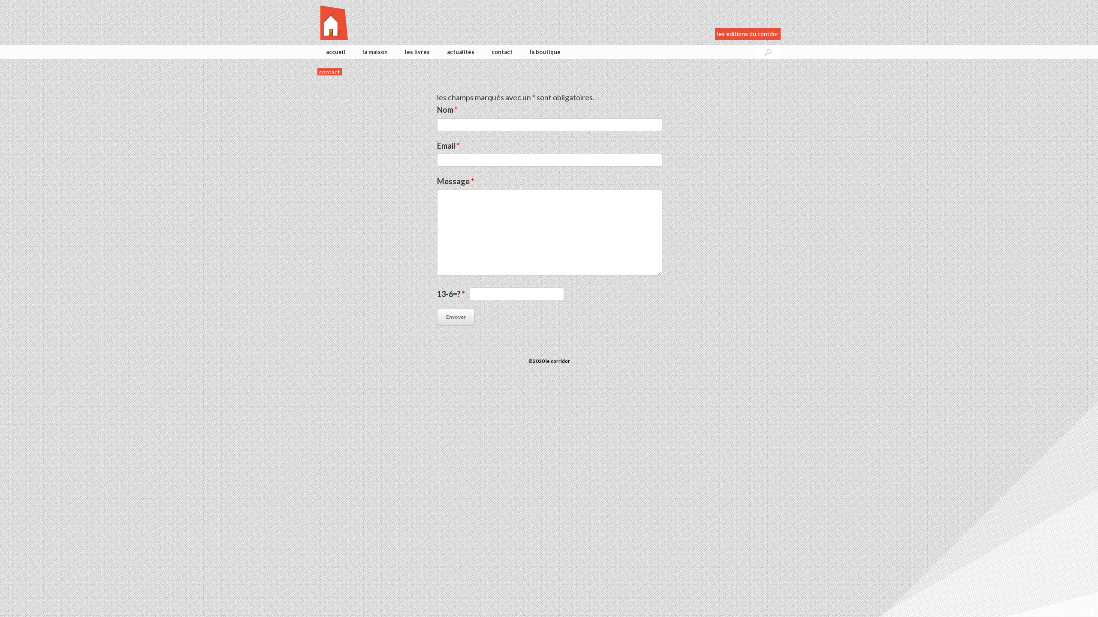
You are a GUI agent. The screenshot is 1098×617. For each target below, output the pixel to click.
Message (455, 181)
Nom (447, 109)
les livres (417, 51)
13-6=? (451, 294)
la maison (375, 51)
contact (502, 51)
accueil (335, 51)
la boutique (545, 51)
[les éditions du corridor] (334, 22)
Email (448, 145)
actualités (460, 51)
